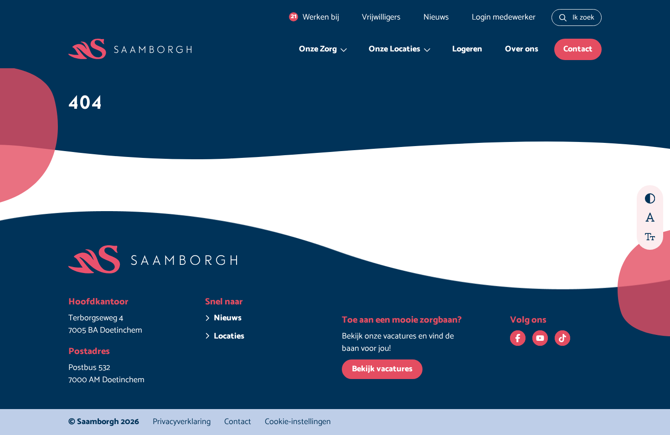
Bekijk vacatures (382, 369)
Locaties (229, 336)
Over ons (521, 49)
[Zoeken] (562, 17)
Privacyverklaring (182, 422)
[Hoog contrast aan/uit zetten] (650, 198)
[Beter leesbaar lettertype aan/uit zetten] (650, 216)
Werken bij (315, 17)
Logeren (467, 49)
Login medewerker (504, 17)
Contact (578, 49)
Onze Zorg (318, 49)
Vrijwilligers (381, 17)
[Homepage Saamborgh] (129, 49)
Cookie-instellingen (298, 422)
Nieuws (436, 17)
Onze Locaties (394, 49)
